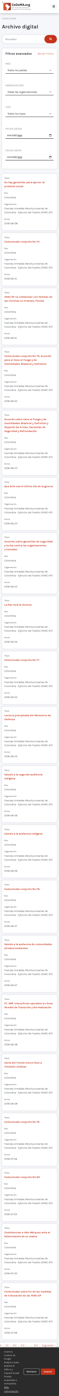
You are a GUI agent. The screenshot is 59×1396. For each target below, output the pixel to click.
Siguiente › (48, 1345)
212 (15, 1345)
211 (7, 1345)
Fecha (7, 219)
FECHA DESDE (13, 128)
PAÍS (7, 63)
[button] (53, 6)
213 (22, 1345)
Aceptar (48, 1371)
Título (7, 178)
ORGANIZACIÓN (14, 85)
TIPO (8, 107)
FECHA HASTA (13, 150)
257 (36, 1345)
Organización (10, 204)
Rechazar (32, 1371)
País (6, 193)
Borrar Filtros (46, 53)
